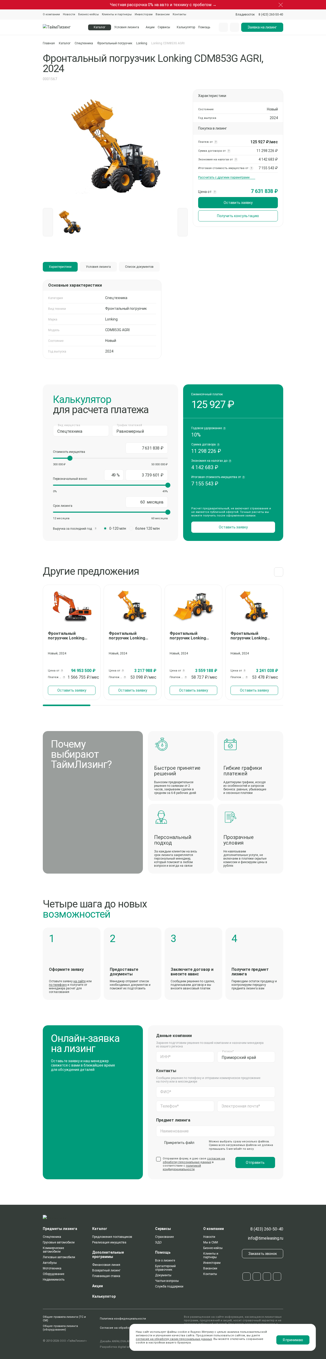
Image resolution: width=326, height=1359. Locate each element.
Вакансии (163, 14)
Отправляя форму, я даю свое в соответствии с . (194, 1164)
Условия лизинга (126, 27)
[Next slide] (278, 572)
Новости (69, 14)
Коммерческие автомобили (53, 1249)
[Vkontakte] (257, 1276)
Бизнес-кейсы (88, 14)
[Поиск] (223, 27)
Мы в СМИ (210, 1242)
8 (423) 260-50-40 (266, 1229)
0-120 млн (117, 528)
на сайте (79, 981)
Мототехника (52, 1268)
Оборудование (53, 1274)
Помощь (204, 27)
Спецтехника (84, 43)
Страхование (164, 1237)
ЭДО (158, 1242)
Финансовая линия (106, 1265)
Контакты (179, 14)
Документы (163, 1275)
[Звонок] (234, 27)
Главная (49, 43)
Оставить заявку (238, 203)
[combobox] (245, 14)
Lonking (141, 43)
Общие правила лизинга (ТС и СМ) (64, 1318)
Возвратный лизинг (106, 1270)
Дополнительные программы (108, 1254)
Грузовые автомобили (59, 1242)
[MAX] (267, 1276)
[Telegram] (246, 1276)
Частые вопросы (167, 1281)
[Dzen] (277, 1276)
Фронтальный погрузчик (114, 43)
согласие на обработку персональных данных (194, 1160)
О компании (51, 14)
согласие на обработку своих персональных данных (174, 1339)
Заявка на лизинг (262, 27)
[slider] (70, 458)
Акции (150, 27)
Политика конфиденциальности (123, 1318)
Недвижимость (53, 1279)
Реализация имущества (109, 1242)
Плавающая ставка (106, 1276)
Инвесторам (144, 14)
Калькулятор (186, 27)
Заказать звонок (262, 1254)
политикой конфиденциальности (182, 1167)
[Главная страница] (62, 27)
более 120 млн (147, 528)
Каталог (65, 43)
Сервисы (164, 27)
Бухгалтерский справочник (165, 1267)
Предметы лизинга (60, 1229)
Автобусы (50, 1263)
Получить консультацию (238, 216)
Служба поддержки (169, 1286)
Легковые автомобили (59, 1257)
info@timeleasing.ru (265, 1238)
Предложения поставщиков (112, 1237)
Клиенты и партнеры (117, 14)
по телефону (58, 985)
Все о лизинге (165, 1260)
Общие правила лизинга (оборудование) (60, 1327)
